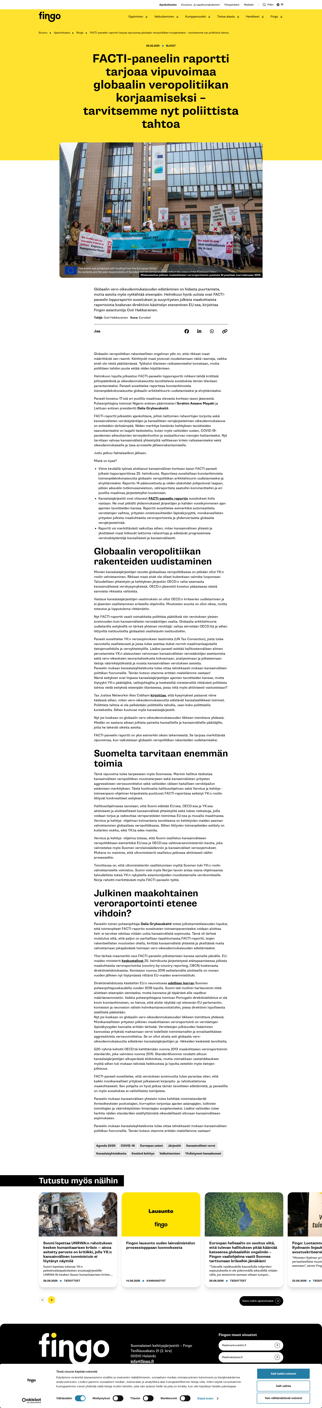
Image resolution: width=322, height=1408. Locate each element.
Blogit (79, 32)
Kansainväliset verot (200, 1146)
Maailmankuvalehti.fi (234, 1345)
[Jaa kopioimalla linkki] (224, 331)
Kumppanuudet (195, 17)
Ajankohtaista (168, 5)
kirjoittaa (158, 695)
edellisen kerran (181, 983)
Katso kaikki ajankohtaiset (258, 1301)
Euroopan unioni (151, 1146)
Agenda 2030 (106, 1146)
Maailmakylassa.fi (232, 1357)
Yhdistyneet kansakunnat (203, 1154)
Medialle (249, 5)
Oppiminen (135, 17)
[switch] (118, 1398)
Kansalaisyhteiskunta (111, 1154)
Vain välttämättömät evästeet (283, 1398)
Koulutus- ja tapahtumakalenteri (200, 5)
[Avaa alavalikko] (146, 17)
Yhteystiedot (231, 5)
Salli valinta (283, 1385)
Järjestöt (174, 1146)
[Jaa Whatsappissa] (212, 331)
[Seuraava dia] (51, 1300)
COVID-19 (128, 1146)
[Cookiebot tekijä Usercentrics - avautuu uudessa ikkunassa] (31, 1401)
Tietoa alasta (226, 17)
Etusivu (43, 32)
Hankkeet (252, 17)
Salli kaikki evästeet (283, 1373)
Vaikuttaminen (164, 17)
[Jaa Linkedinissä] (199, 331)
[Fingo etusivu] (50, 17)
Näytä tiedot (205, 1398)
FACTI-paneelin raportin (168, 498)
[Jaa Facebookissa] (186, 331)
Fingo (274, 17)
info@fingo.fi (142, 1361)
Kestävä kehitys (143, 1154)
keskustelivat (133, 961)
